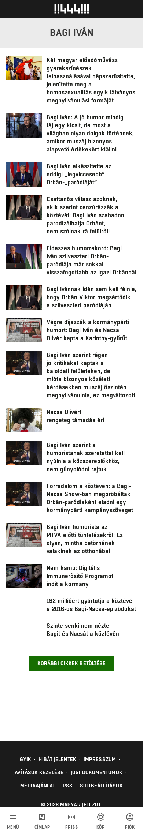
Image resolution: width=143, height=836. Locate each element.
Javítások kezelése (38, 772)
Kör (100, 827)
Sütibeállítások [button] (101, 785)
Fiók (130, 827)
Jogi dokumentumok (96, 772)
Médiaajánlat (37, 785)
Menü (13, 827)
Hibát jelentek (57, 759)
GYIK (25, 759)
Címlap (42, 827)
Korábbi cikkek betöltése (71, 663)
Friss (71, 827)
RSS (68, 785)
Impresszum (100, 759)
